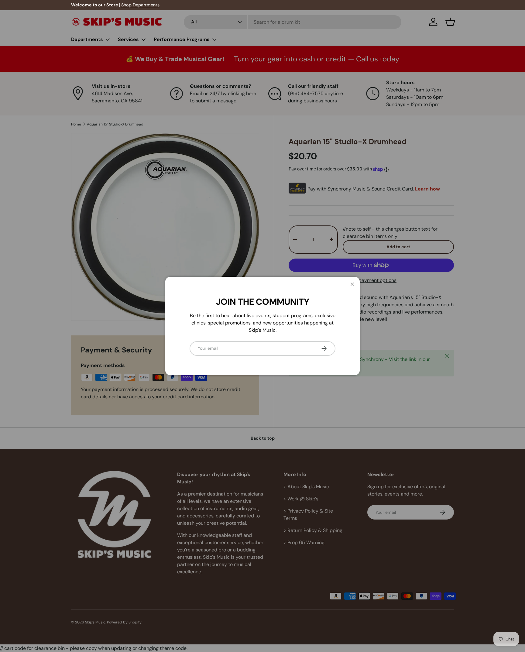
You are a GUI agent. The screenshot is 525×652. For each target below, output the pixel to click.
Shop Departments (140, 5)
